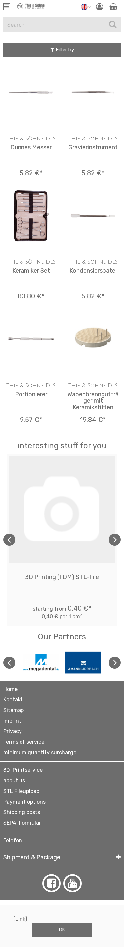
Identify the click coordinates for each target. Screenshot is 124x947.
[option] (62, 540)
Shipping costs (21, 812)
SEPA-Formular (22, 823)
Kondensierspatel (93, 270)
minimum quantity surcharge (39, 752)
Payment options (24, 802)
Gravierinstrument (93, 147)
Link (20, 919)
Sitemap (13, 710)
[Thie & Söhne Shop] (31, 8)
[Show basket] (113, 7)
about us (14, 780)
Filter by (64, 50)
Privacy (12, 731)
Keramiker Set (31, 270)
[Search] (113, 24)
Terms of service (23, 742)
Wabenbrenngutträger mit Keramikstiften (93, 401)
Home (10, 689)
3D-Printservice (23, 770)
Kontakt (13, 699)
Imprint (12, 721)
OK (62, 930)
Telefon (12, 840)
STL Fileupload (21, 791)
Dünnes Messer (31, 147)
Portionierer (31, 394)
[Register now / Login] (99, 7)
